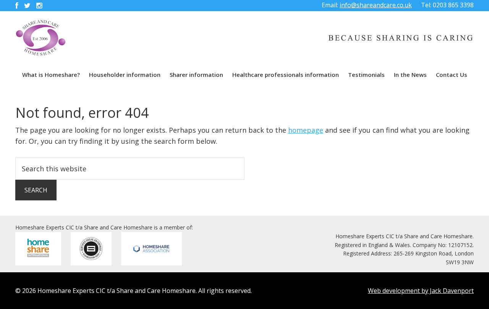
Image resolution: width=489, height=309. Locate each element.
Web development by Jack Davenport (421, 290)
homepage (305, 130)
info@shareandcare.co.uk (376, 5)
